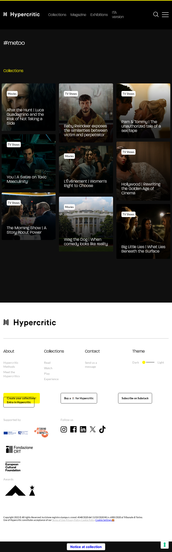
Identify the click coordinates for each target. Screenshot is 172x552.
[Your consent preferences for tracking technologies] (165, 545)
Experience (51, 379)
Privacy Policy (73, 520)
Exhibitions (99, 15)
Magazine (78, 15)
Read (47, 362)
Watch (48, 368)
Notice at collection (86, 547)
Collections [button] (54, 351)
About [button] (8, 351)
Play (47, 373)
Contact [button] (92, 351)
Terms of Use (58, 520)
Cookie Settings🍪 (105, 520)
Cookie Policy (88, 520)
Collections (57, 15)
